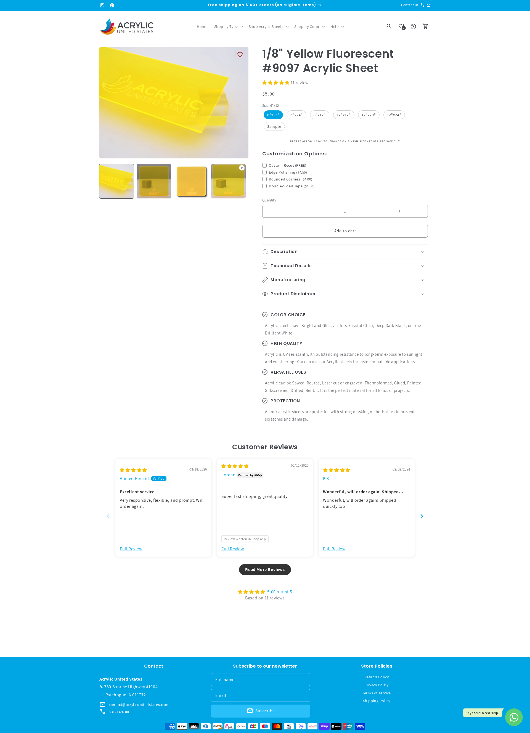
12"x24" (394, 114)
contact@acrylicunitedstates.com (139, 704)
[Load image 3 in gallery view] (191, 181)
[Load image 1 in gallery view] (116, 181)
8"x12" (320, 114)
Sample (274, 126)
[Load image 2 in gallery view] (154, 181)
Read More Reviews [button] (265, 569)
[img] (133, 470)
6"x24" (296, 114)
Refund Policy (376, 676)
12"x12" (344, 114)
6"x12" (273, 114)
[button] (228, 26)
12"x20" (369, 114)
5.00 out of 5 (279, 592)
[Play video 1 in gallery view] (228, 181)
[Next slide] (421, 516)
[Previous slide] (108, 516)
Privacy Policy (376, 684)
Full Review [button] (131, 549)
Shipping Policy (376, 700)
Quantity (269, 200)
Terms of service (376, 692)
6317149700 (119, 711)
